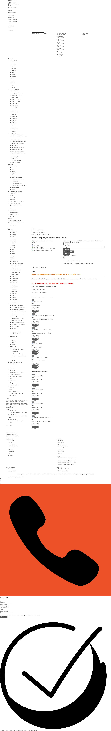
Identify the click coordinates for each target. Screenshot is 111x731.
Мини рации (15, 145)
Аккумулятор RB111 (37, 407)
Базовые (14, 189)
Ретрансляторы (12, 225)
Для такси (14, 114)
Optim (13, 74)
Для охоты (14, 116)
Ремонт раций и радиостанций (66, 464)
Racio (13, 78)
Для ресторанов (16, 101)
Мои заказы (11, 468)
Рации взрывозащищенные (19, 154)
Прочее (12, 216)
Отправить (4, 616)
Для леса (14, 124)
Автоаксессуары (14, 214)
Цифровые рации (16, 162)
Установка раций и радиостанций (67, 462)
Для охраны (15, 91)
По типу (14, 133)
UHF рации (14, 400)
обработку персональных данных (31, 615)
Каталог (9, 228)
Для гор (14, 131)
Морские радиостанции (18, 147)
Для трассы (15, 129)
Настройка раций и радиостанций (67, 460)
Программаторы (14, 212)
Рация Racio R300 (36, 305)
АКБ (18, 400)
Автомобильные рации (17, 134)
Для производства (16, 99)
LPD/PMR (8, 400)
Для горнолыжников (17, 95)
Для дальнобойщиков (17, 93)
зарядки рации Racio (88, 263)
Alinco (13, 62)
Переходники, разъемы (16, 206)
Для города (15, 110)
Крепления (12, 210)
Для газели (14, 118)
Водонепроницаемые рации (19, 141)
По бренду (14, 60)
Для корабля (15, 108)
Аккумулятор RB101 (37, 379)
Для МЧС (14, 127)
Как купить (11, 17)
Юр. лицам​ (11, 26)
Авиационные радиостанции (19, 137)
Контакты (10, 30)
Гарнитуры (12, 193)
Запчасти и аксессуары (16, 191)
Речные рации (15, 156)
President (14, 76)
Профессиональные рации (18, 151)
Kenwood (14, 68)
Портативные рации (17, 149)
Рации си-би (15, 158)
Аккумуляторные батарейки (17, 401)
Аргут (13, 85)
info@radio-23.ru (42, 292)
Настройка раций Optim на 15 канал (17, 412)
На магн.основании (18, 179)
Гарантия (10, 23)
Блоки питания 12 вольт (14, 220)
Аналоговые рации (16, 160)
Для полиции (15, 97)
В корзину (66, 249)
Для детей (14, 120)
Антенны (12, 164)
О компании (11, 15)
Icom (13, 66)
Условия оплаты (12, 19)
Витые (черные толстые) (19, 185)
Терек (13, 87)
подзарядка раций (69, 263)
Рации (11, 59)
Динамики (12, 199)
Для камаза (15, 112)
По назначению (15, 89)
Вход (10, 10)
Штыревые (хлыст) (18, 183)
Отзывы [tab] (44, 267)
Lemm (13, 169)
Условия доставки (13, 21)
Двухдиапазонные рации (18, 143)
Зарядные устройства (15, 203)
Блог (9, 28)
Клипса (12, 195)
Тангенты (12, 197)
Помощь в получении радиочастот (67, 458)
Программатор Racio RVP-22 (39, 361)
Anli (12, 167)
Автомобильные (17, 177)
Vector (13, 83)
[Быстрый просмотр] (33, 303)
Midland (13, 72)
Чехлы (11, 208)
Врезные (15, 181)
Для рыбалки (15, 105)
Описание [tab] (36, 267)
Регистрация (12, 12)
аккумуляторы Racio (79, 263)
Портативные (15, 187)
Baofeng (14, 64)
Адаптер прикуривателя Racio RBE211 (41, 421)
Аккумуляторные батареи (16, 201)
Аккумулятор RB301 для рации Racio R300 (42, 319)
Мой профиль (11, 471)
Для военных (15, 103)
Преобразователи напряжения (16, 222)
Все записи (9, 425)
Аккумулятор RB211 (37, 393)
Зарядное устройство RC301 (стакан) (41, 333)
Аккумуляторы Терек (11, 403)
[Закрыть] (0, 601)
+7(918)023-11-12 (36, 289)
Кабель (10, 218)
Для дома (14, 122)
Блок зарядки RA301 (37, 347)
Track (13, 81)
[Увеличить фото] (32, 303)
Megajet (14, 70)
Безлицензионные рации (18, 139)
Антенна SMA (14, 406)
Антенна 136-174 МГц (15, 404)
